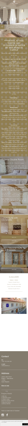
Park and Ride (14, 125)
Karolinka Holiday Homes (7, 400)
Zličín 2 (9, 134)
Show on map (5, 385)
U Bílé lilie (4, 396)
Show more (14, 180)
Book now (14, 176)
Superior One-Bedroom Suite (14, 284)
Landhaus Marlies (5, 403)
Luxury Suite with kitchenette (14, 286)
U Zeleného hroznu (6, 397)
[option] (14, 170)
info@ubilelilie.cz (21, 103)
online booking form (19, 82)
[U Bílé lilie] (14, 2)
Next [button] (24, 305)
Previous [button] (4, 305)
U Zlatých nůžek (5, 399)
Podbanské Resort (6, 402)
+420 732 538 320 (6, 361)
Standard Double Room (14, 288)
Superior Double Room (14, 282)
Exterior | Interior (14, 280)
